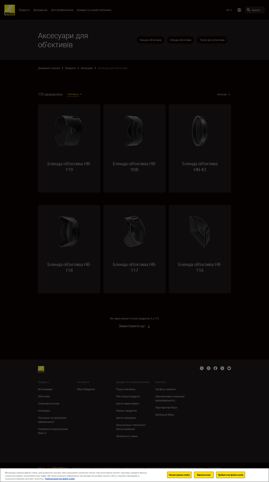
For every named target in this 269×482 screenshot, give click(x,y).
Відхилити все (204, 474)
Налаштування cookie (179, 474)
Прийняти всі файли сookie (230, 474)
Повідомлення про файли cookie (60, 478)
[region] (134, 475)
